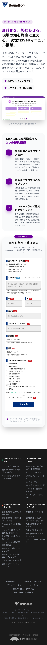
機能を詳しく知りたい (15, 269)
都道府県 (13, 336)
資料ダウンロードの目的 (18, 261)
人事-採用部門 (13, 384)
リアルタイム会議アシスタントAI (35, 490)
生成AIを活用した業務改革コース (11, 525)
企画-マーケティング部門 (16, 371)
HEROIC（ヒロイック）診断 (35, 496)
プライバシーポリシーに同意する (23, 398)
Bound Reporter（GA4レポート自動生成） (35, 467)
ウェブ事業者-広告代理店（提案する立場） (22, 386)
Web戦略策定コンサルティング (34, 525)
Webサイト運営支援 (34, 530)
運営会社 (37, 581)
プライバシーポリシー (17, 393)
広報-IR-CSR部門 (14, 376)
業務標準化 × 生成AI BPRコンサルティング (34, 519)
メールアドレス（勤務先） (19, 323)
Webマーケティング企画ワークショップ (11, 555)
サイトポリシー (34, 585)
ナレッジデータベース (10, 466)
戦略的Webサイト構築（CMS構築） (11, 471)
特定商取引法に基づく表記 (23, 589)
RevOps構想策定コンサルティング (35, 534)
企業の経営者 (13, 364)
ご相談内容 (24, 278)
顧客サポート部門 (14, 379)
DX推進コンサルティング (35, 513)
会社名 (12, 311)
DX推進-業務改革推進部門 (17, 369)
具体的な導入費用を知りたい (17, 264)
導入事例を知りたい (15, 272)
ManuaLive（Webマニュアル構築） (11, 477)
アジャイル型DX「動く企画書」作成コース (11, 531)
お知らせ (27, 581)
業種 (11, 348)
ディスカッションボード (35, 485)
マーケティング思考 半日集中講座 (11, 543)
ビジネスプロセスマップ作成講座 (11, 513)
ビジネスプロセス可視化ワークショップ (11, 519)
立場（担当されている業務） (19, 360)
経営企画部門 (13, 366)
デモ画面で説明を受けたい (17, 267)
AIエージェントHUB (33, 472)
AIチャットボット (32, 482)
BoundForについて (13, 581)
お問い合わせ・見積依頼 (23, 592)
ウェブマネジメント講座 (11, 560)
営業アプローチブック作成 (35, 540)
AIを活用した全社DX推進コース (11, 537)
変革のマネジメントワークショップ (11, 565)
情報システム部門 (14, 381)
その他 (11, 389)
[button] (20, 118)
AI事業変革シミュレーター (35, 477)
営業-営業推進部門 (14, 374)
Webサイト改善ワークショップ (11, 549)
